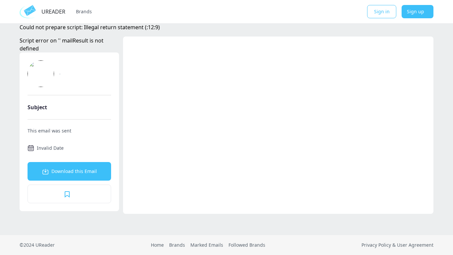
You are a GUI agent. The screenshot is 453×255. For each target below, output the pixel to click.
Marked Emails (206, 245)
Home (157, 245)
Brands (84, 11)
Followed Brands (246, 245)
